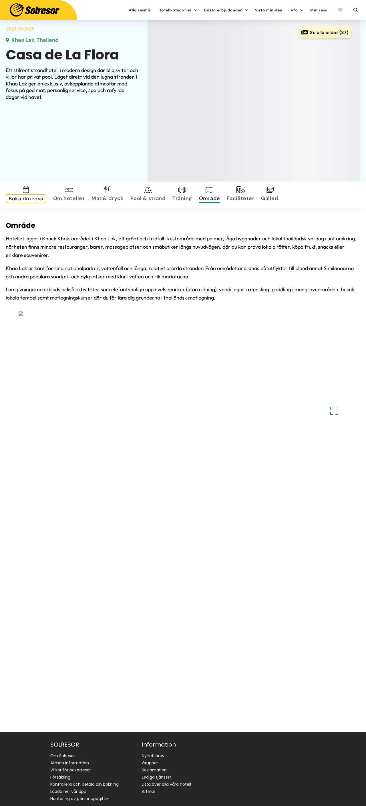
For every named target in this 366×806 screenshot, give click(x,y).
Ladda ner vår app (68, 791)
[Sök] (355, 10)
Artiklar (148, 791)
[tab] (27, 194)
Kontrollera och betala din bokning (84, 784)
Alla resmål (140, 10)
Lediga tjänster (156, 777)
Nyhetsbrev (153, 756)
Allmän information (69, 763)
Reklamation (154, 770)
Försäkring (60, 777)
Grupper (150, 763)
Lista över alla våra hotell (166, 784)
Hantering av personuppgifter (79, 798)
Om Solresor (62, 756)
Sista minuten (269, 10)
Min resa (319, 10)
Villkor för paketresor (70, 770)
